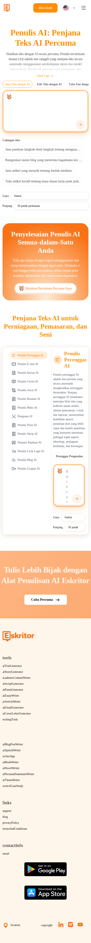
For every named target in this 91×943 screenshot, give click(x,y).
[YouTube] (80, 924)
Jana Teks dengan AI (17, 84)
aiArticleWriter (12, 701)
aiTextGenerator (12, 665)
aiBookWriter (11, 762)
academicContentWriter (16, 677)
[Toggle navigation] (83, 8)
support (7, 810)
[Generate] (80, 124)
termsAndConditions (15, 828)
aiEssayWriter (11, 695)
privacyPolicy (11, 822)
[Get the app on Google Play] (45, 868)
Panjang (7, 205)
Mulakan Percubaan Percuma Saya (48, 288)
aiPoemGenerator (13, 689)
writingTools (10, 719)
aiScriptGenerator (13, 683)
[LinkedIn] (61, 924)
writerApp (9, 756)
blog (5, 816)
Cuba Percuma (42, 599)
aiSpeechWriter (12, 750)
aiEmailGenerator (13, 707)
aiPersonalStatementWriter (18, 774)
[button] (68, 8)
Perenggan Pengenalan (69, 456)
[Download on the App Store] (45, 891)
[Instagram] (70, 924)
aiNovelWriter (11, 768)
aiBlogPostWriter (13, 744)
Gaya (6, 195)
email (6, 853)
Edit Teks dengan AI (49, 84)
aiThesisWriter (11, 780)
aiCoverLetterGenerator (17, 713)
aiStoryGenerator (13, 671)
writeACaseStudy (13, 786)
